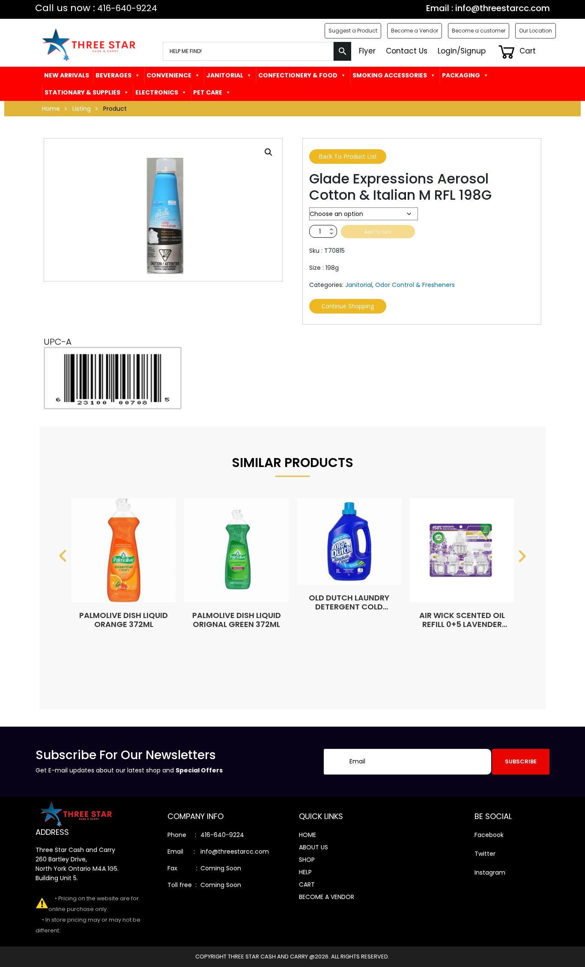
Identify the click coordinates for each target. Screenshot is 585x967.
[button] (268, 152)
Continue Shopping (348, 306)
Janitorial (224, 75)
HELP (305, 872)
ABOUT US (313, 847)
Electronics (156, 92)
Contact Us (406, 51)
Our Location (535, 30)
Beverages (113, 75)
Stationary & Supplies (82, 92)
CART (307, 884)
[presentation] (63, 556)
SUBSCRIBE (521, 761)
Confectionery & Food (297, 75)
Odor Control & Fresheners (415, 285)
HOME (307, 835)
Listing (81, 108)
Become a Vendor (414, 30)
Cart (526, 51)
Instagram (490, 872)
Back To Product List (348, 156)
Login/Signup (462, 51)
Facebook (489, 835)
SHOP (307, 859)
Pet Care (207, 92)
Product (115, 108)
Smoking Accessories (389, 75)
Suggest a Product (352, 30)
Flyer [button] (367, 51)
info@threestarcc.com (502, 8)
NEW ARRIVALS (66, 75)
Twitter (485, 853)
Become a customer (478, 30)
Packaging (461, 75)
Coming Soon (220, 868)
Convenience (168, 75)
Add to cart (377, 231)
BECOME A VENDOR (326, 897)
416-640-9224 (222, 835)
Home (51, 108)
